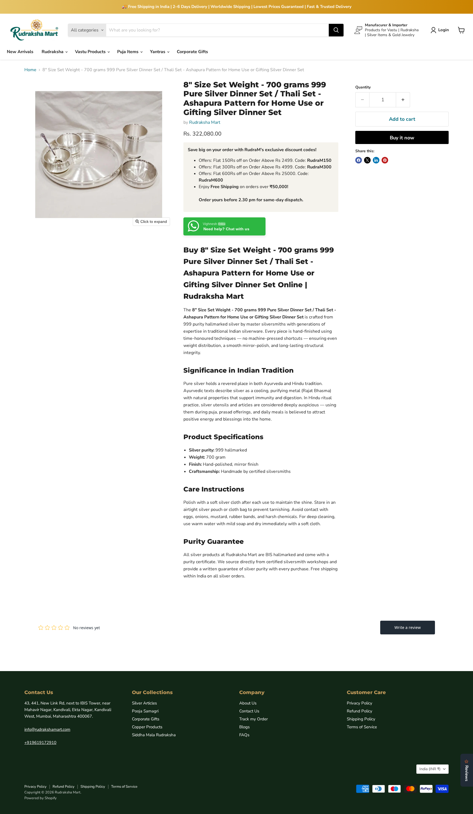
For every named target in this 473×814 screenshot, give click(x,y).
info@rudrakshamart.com (47, 729)
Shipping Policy (361, 719)
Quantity (363, 87)
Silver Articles (144, 703)
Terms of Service (362, 727)
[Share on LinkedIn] (376, 160)
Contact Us (249, 711)
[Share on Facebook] (358, 160)
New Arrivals (20, 52)
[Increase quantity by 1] (403, 99)
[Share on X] (367, 160)
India (429, 769)
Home (30, 69)
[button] (441, 30)
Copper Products (147, 727)
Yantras (158, 52)
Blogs (244, 727)
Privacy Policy (359, 703)
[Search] (336, 30)
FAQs (244, 735)
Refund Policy (359, 711)
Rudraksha (53, 52)
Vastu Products (91, 52)
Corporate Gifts (192, 52)
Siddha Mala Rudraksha (154, 735)
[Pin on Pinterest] (385, 160)
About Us (247, 703)
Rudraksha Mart (204, 122)
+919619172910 (40, 742)
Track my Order (253, 719)
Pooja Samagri (145, 711)
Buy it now (402, 137)
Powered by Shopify (40, 798)
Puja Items (128, 52)
